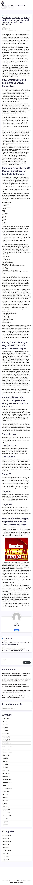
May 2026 (5, 727)
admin (9, 28)
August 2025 (6, 755)
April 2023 (5, 825)
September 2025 (7, 752)
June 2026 (5, 724)
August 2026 (6, 718)
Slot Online (5, 853)
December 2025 (7, 743)
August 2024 (6, 791)
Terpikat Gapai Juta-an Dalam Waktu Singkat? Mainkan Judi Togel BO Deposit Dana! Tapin (16, 643)
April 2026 (5, 731)
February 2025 (6, 773)
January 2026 (6, 740)
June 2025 (5, 761)
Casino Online (6, 838)
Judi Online (5, 847)
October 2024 (6, 785)
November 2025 (7, 746)
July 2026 (5, 721)
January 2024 (6, 812)
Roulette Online (7, 850)
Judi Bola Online (7, 841)
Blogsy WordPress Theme (16, 882)
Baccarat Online (7, 835)
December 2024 (7, 779)
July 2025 (5, 758)
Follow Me (16, 630)
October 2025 (6, 749)
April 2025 (5, 767)
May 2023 (5, 822)
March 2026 (6, 734)
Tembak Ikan (6, 856)
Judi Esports (6, 844)
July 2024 (5, 794)
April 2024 (5, 803)
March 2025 (6, 770)
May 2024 (5, 800)
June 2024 (5, 797)
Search (4, 660)
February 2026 (6, 737)
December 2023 (7, 816)
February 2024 (6, 809)
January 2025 (6, 776)
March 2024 (6, 806)
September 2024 (7, 788)
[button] (4, 7)
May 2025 (5, 764)
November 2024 (7, 782)
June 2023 (5, 819)
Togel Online (6, 859)
